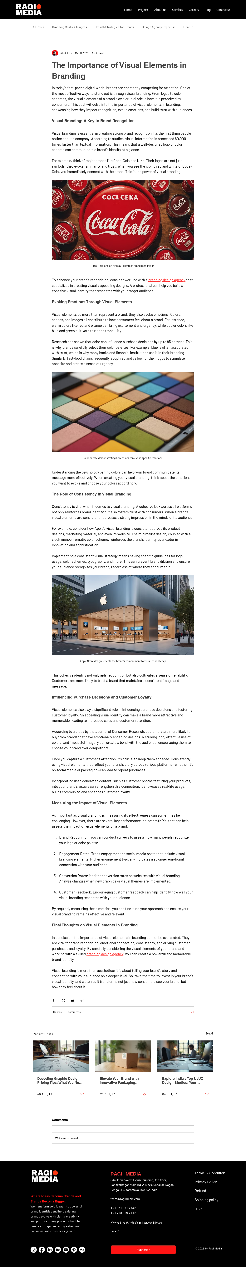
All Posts (38, 27)
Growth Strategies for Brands (114, 27)
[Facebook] (42, 1250)
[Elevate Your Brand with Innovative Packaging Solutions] (123, 1056)
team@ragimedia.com (125, 1199)
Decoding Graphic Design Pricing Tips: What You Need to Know (60, 1080)
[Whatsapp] (82, 1250)
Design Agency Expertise (159, 27)
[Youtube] (66, 1250)
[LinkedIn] (50, 1250)
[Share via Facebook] (54, 1000)
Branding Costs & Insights (69, 27)
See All (209, 1033)
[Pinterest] (74, 1250)
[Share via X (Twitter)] (63, 1000)
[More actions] (191, 53)
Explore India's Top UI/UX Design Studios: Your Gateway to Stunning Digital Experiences (185, 1080)
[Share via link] (82, 1000)
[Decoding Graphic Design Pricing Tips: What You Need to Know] (61, 1056)
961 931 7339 (126, 1208)
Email (114, 1231)
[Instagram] (34, 1250)
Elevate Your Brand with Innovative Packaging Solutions (119, 1080)
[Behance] (58, 1250)
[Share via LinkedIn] (72, 1000)
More (186, 27)
